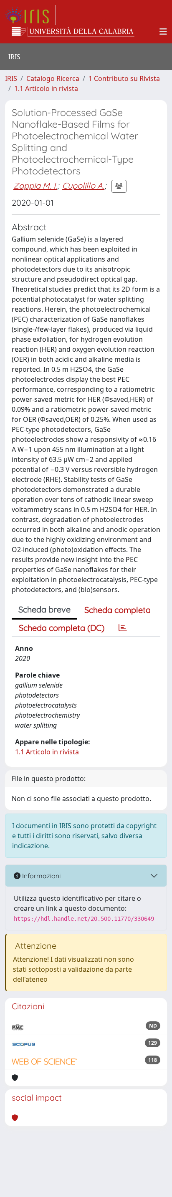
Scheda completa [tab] (117, 610)
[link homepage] (30, 15)
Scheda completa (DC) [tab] (61, 627)
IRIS (11, 78)
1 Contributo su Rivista (124, 78)
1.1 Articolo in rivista (46, 88)
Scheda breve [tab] (44, 609)
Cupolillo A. (83, 185)
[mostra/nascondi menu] (163, 32)
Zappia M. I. (35, 185)
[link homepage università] (73, 31)
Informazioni (40, 876)
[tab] (122, 628)
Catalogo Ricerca (52, 78)
